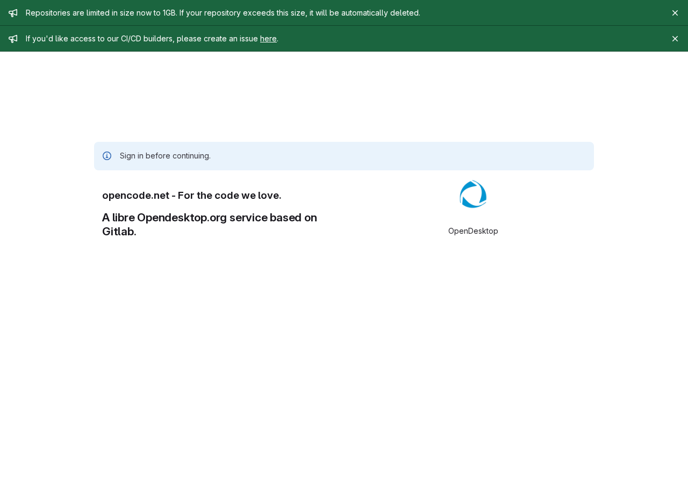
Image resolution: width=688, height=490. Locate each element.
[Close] (675, 12)
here (268, 38)
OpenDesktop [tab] (473, 230)
